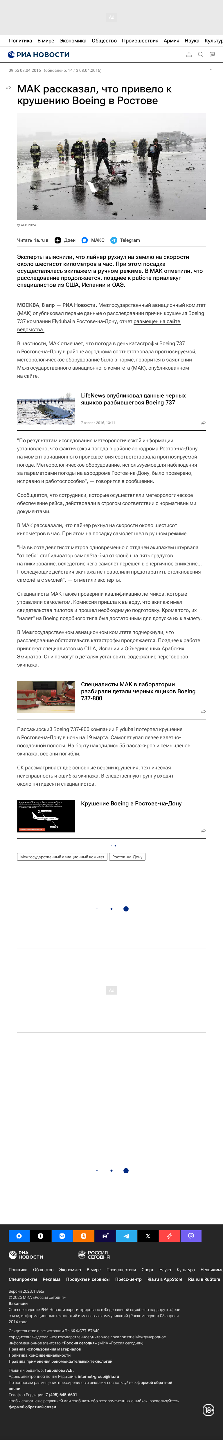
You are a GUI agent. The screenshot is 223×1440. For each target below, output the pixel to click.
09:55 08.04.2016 (25, 70)
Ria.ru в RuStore (204, 1279)
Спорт (148, 1269)
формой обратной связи (32, 1407)
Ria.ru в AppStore (165, 1279)
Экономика (70, 1269)
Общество (43, 1269)
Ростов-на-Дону (127, 857)
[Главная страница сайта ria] (38, 54)
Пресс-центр (128, 1279)
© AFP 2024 (26, 225)
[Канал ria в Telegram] (126, 1236)
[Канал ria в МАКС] (19, 1236)
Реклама (51, 1279)
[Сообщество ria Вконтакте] (62, 1236)
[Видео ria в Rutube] (105, 1236)
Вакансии (18, 1303)
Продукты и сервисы (87, 1279)
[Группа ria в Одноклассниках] (83, 1236)
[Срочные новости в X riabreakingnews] (169, 1236)
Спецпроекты (23, 1279)
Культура (186, 1269)
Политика (18, 1269)
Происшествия (121, 1269)
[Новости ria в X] (148, 1236)
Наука (165, 1269)
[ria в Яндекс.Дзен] (40, 1236)
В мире (94, 1269)
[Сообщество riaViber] (191, 1236)
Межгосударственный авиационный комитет (62, 857)
